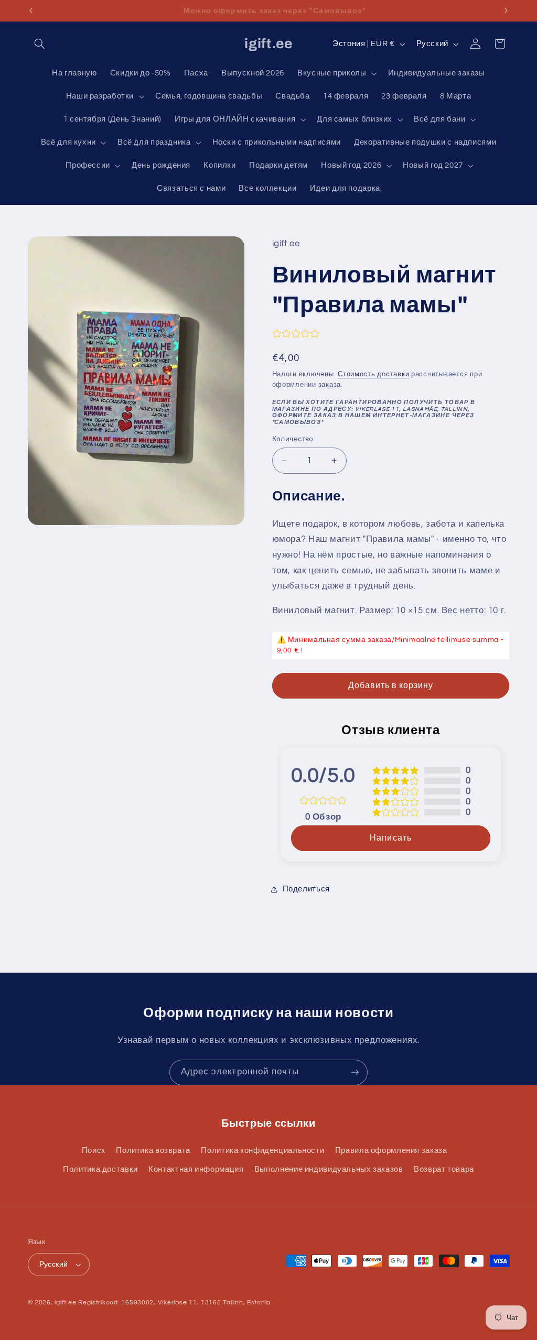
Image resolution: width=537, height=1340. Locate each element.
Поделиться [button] (306, 889)
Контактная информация (195, 1169)
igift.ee (65, 1302)
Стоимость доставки (373, 374)
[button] (40, 44)
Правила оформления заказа (391, 1150)
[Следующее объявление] (506, 10)
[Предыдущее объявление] (30, 10)
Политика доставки (100, 1169)
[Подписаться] (355, 1072)
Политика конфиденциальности (262, 1150)
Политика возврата (153, 1150)
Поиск (93, 1150)
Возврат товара (444, 1169)
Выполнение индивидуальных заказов (328, 1169)
